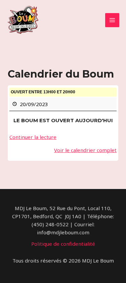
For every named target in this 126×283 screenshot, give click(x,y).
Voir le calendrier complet (85, 150)
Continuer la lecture (32, 137)
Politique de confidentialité (63, 243)
